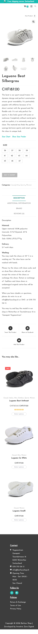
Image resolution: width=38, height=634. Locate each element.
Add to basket (9, 175)
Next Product (29, 16)
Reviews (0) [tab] (19, 214)
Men (18, 185)
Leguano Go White (19, 458)
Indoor (11, 398)
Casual (13, 185)
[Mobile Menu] (31, 6)
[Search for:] (34, 6)
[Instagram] (11, 592)
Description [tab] (19, 198)
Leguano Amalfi (19, 511)
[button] (33, 21)
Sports (22, 185)
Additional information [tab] (19, 203)
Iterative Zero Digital (25, 627)
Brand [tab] (19, 208)
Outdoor (21, 398)
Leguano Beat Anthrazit (19, 401)
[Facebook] (16, 592)
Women (29, 185)
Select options (19, 414)
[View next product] (34, 16)
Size (5, 145)
